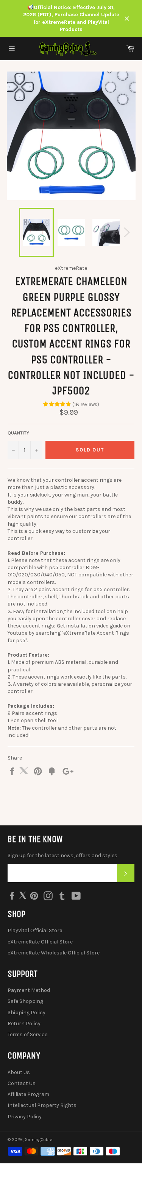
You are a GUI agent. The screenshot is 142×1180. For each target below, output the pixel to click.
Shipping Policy (26, 1012)
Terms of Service (27, 1034)
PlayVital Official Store (35, 930)
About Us (19, 1072)
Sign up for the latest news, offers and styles (62, 855)
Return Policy (24, 1023)
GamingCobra (39, 1139)
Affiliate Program (28, 1094)
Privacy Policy (25, 1116)
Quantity (18, 433)
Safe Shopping (25, 1001)
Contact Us (22, 1083)
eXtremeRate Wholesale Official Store (54, 953)
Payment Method (29, 990)
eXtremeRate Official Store (40, 942)
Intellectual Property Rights (42, 1105)
